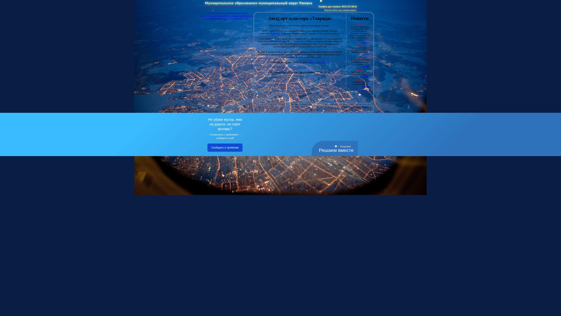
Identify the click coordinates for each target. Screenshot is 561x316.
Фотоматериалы (225, 15)
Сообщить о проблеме (225, 147)
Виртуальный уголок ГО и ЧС (233, 18)
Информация (219, 13)
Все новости (359, 90)
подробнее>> (366, 42)
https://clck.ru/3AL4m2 (319, 62)
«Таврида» (275, 33)
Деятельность (233, 13)
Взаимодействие (241, 15)
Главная (209, 13)
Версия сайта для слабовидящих (340, 10)
